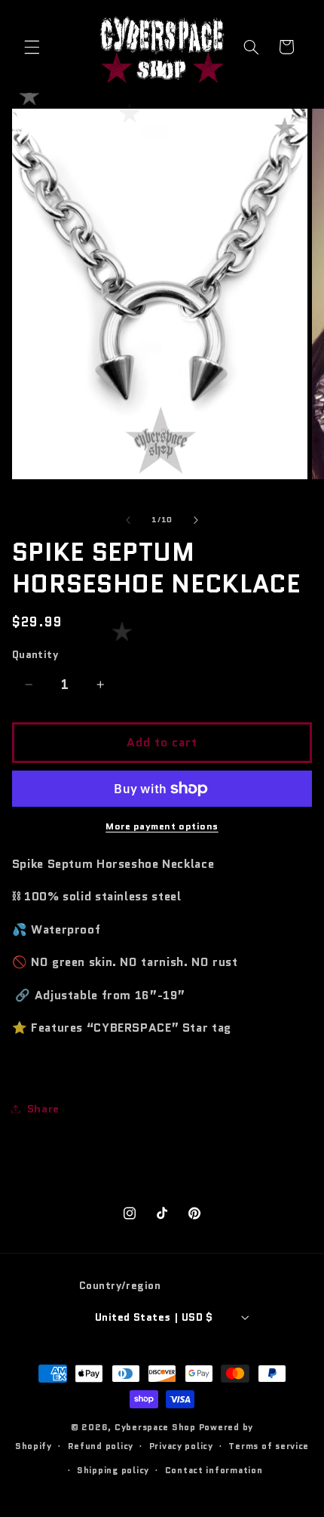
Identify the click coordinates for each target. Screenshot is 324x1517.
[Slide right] (195, 520)
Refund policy (101, 1446)
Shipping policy (113, 1470)
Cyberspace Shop (155, 1427)
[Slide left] (128, 520)
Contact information (214, 1470)
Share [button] (43, 1108)
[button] (31, 46)
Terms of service (268, 1446)
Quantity (35, 654)
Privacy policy (181, 1446)
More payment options (162, 826)
